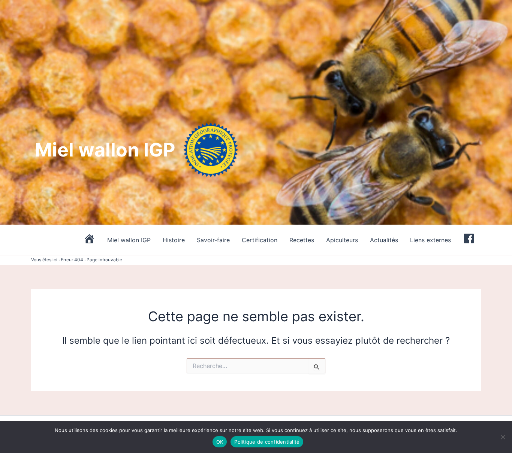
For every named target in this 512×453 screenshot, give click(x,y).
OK (219, 442)
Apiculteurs (342, 240)
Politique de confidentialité (266, 442)
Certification (259, 240)
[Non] (502, 437)
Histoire (174, 240)
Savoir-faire (213, 240)
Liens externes (430, 240)
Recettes (301, 240)
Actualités (384, 240)
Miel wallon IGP (129, 240)
